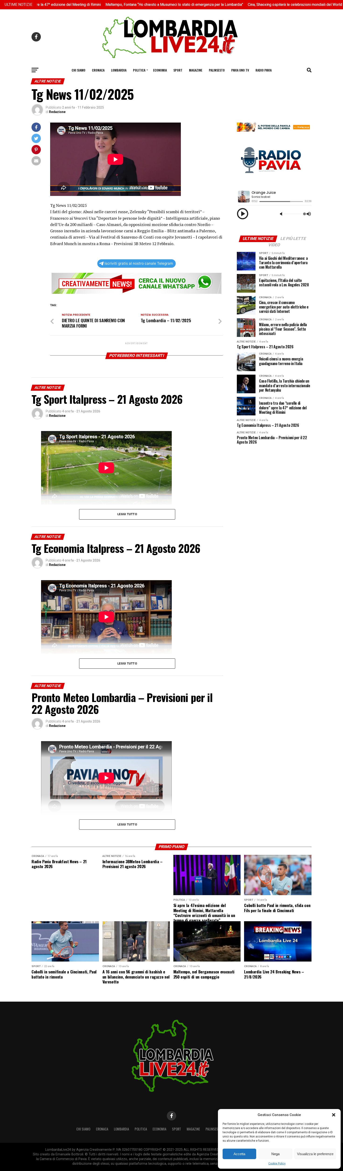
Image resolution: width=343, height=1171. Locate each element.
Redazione (57, 112)
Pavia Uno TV (240, 70)
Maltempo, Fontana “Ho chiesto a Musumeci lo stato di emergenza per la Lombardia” (130, 4)
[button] (333, 1115)
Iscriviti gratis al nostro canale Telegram (139, 263)
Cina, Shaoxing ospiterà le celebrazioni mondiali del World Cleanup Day (261, 4)
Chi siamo (78, 70)
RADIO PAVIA (264, 70)
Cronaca (98, 70)
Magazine (195, 70)
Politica (139, 70)
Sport (177, 70)
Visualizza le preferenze (315, 1154)
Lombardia (118, 70)
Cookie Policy (277, 1163)
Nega (275, 1154)
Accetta (239, 1154)
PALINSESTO (217, 70)
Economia (160, 70)
